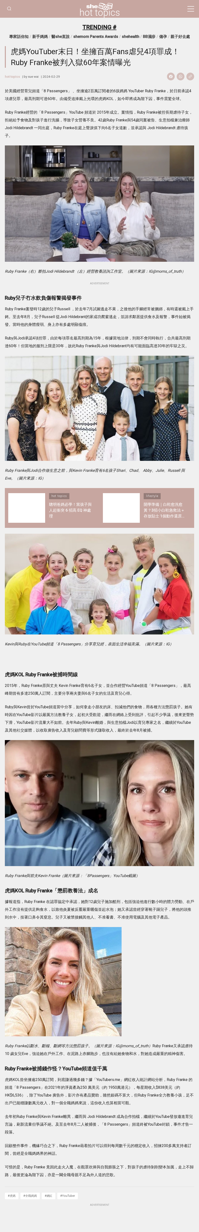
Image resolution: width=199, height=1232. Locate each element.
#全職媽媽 (30, 1196)
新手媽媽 (40, 36)
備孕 (163, 36)
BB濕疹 (149, 36)
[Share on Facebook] (171, 76)
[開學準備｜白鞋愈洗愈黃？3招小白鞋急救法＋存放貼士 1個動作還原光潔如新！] (121, 508)
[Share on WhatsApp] (180, 76)
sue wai (33, 76)
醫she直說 (60, 36)
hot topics (99, 12)
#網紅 (48, 1196)
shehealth (130, 36)
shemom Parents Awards (95, 36)
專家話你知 (19, 36)
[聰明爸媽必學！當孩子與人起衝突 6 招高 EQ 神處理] (26, 508)
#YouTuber (67, 1196)
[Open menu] (190, 9)
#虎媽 (12, 1196)
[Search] (9, 9)
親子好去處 (180, 36)
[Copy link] (190, 76)
